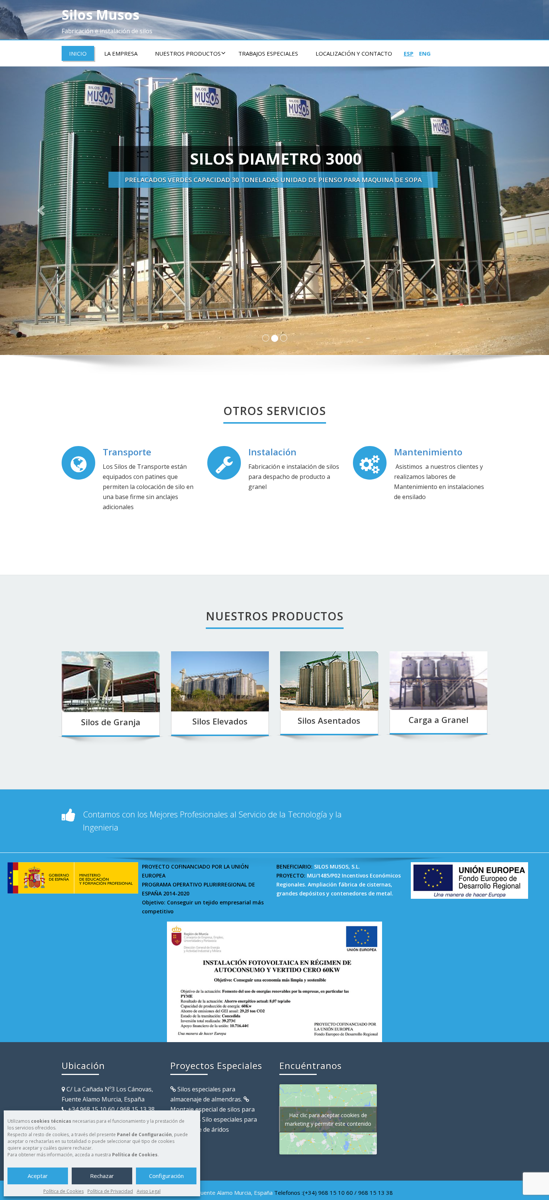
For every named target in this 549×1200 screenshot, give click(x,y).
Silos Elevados (220, 721)
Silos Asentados (329, 720)
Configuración (166, 1175)
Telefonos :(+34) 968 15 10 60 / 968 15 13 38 (333, 1192)
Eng (425, 53)
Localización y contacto (354, 53)
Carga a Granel (438, 719)
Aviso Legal (149, 1191)
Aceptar (38, 1175)
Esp (408, 53)
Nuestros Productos (188, 53)
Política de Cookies (63, 1191)
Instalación (272, 452)
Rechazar (102, 1175)
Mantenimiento (428, 452)
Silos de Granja (110, 721)
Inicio (78, 53)
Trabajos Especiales (268, 53)
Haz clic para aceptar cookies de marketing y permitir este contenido (328, 1119)
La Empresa (120, 53)
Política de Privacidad (110, 1191)
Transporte (127, 452)
